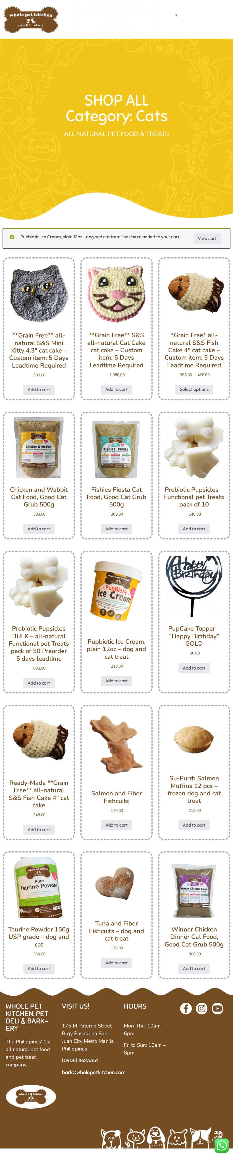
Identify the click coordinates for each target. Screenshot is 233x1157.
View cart (207, 238)
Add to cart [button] (39, 390)
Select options (194, 389)
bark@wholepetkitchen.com (94, 1072)
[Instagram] (202, 1008)
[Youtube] (217, 1008)
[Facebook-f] (186, 1008)
